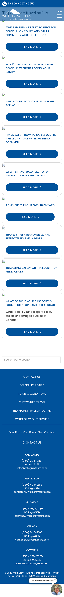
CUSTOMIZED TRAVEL (32, 402)
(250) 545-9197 (32, 532)
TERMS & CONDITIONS (32, 394)
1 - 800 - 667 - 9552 (21, 3)
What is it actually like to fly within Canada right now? (27, 173)
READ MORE (30, 47)
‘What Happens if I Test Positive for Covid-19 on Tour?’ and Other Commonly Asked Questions (31, 31)
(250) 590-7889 (32, 556)
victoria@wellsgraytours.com (32, 563)
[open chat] (56, 589)
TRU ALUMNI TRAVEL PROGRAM (32, 411)
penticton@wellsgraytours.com (32, 492)
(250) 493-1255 (32, 484)
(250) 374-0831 (32, 461)
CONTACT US (32, 377)
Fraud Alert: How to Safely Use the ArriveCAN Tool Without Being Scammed (31, 138)
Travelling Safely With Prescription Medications (31, 269)
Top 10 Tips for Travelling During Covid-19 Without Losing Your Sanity (29, 68)
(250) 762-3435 (32, 508)
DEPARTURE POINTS (32, 385)
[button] (59, 14)
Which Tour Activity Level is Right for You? (30, 103)
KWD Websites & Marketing (42, 576)
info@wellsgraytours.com (32, 468)
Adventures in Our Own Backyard (30, 205)
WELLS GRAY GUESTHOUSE (32, 419)
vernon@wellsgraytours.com (32, 539)
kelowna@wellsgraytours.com (32, 516)
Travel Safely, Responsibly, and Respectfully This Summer (28, 236)
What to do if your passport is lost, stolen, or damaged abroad (30, 303)
